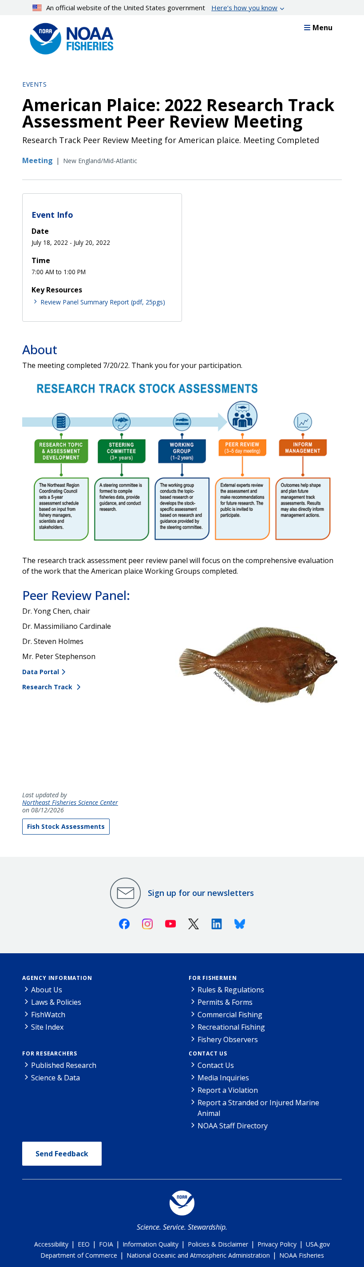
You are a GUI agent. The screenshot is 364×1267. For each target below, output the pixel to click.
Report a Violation (228, 1090)
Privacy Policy (277, 1244)
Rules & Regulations (231, 990)
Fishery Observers (228, 1039)
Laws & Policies (56, 1002)
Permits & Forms (225, 1002)
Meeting (37, 160)
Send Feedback (62, 1154)
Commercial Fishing (230, 1014)
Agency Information (57, 978)
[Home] (68, 36)
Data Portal (40, 671)
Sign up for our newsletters (201, 892)
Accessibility (51, 1244)
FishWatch (48, 1014)
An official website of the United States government (161, 7)
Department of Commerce (78, 1255)
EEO (84, 1244)
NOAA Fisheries (301, 1255)
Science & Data (55, 1078)
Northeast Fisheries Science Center (70, 803)
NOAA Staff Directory (233, 1126)
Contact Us (208, 1053)
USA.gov (318, 1244)
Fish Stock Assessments (66, 826)
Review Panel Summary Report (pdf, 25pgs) (102, 302)
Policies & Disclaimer (218, 1244)
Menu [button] (322, 27)
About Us (46, 990)
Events (34, 84)
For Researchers (49, 1053)
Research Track (48, 687)
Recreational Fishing (231, 1027)
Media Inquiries (223, 1078)
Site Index (47, 1027)
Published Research (63, 1065)
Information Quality (150, 1244)
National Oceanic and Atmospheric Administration (198, 1255)
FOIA (106, 1244)
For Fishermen (213, 978)
